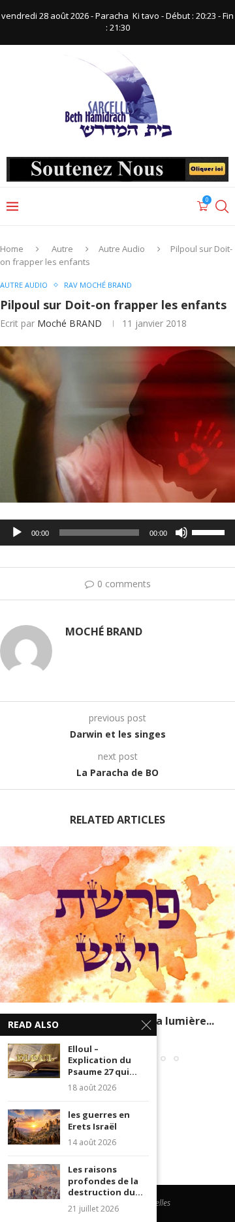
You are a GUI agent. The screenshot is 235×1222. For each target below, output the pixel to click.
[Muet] (181, 532)
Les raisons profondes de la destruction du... (105, 1181)
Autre (62, 249)
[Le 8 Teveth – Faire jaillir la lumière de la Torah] (117, 924)
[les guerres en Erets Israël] (34, 1126)
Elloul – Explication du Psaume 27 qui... (102, 1060)
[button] (11, 954)
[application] (117, 533)
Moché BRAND (69, 323)
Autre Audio (122, 249)
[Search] (221, 206)
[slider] (210, 531)
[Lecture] (17, 532)
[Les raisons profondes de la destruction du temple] (34, 1181)
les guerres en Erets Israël (99, 1120)
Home (12, 249)
